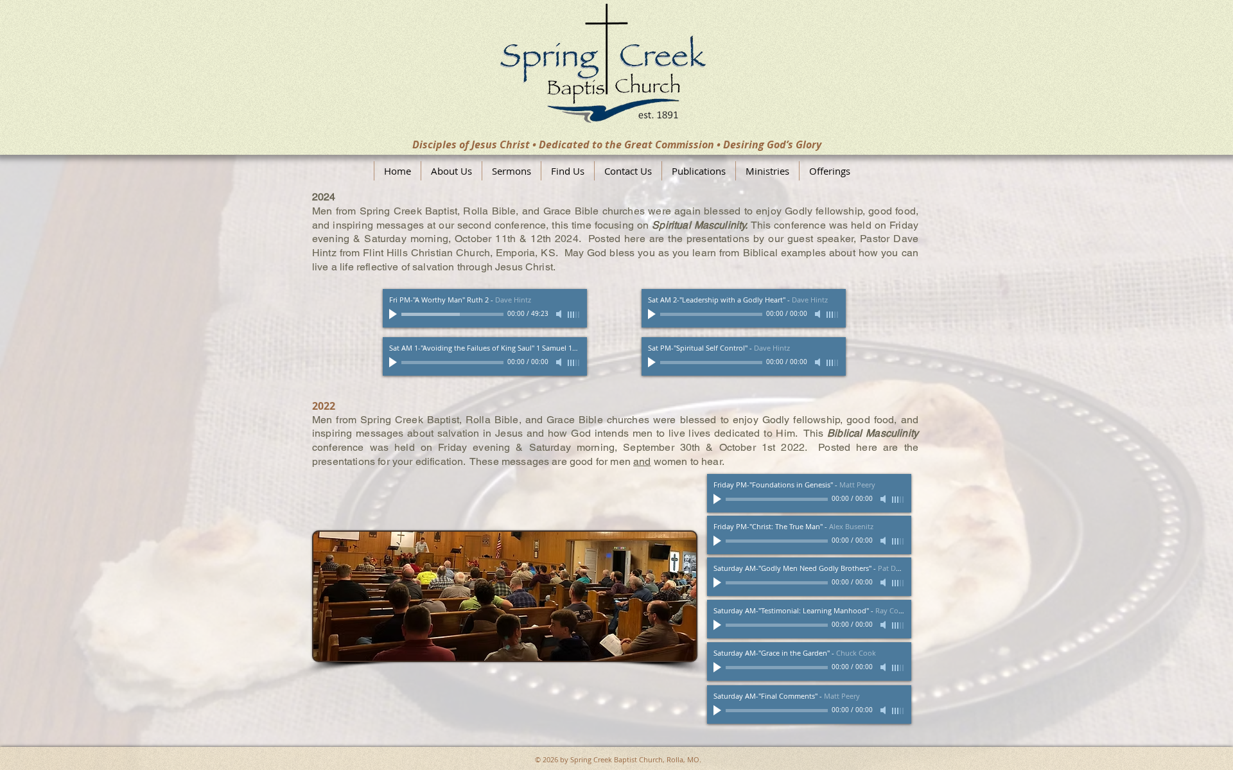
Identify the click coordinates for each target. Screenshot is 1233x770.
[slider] (574, 314)
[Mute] (560, 314)
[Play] (394, 314)
